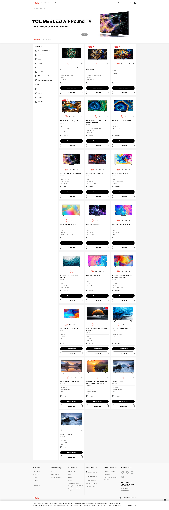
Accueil (35, 8)
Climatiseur (54, 472)
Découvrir (38, 507)
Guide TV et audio (91, 483)
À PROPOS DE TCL (109, 472)
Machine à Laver (56, 477)
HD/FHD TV (36, 486)
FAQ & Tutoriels (91, 480)
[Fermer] (135, 505)
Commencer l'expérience (125, 489)
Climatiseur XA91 (73, 483)
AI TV (35, 483)
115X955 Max (72, 472)
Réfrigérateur (55, 474)
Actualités (107, 474)
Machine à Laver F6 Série (74, 489)
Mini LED (36, 474)
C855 (70, 477)
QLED (35, 477)
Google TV (36, 480)
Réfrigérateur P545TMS (75, 486)
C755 (70, 480)
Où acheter (71, 92)
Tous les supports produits (91, 477)
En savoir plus (71, 88)
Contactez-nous (91, 486)
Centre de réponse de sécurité (110, 478)
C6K (69, 474)
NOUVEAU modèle (39, 472)
